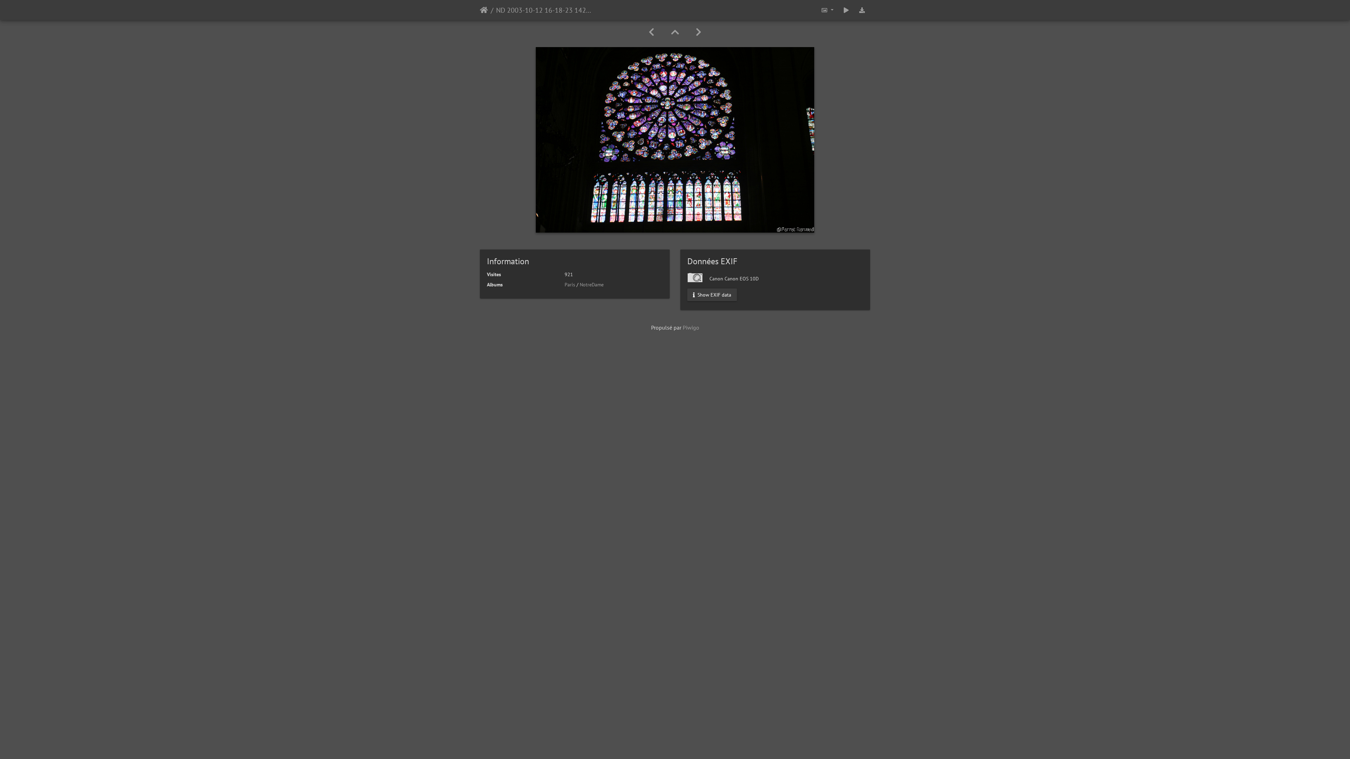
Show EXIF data (713, 295)
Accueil (484, 10)
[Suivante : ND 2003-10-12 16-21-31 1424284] (698, 32)
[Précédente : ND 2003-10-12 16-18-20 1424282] (651, 32)
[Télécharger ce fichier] (862, 10)
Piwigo (691, 327)
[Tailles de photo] (827, 10)
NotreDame (592, 284)
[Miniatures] (675, 32)
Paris (570, 284)
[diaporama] (846, 10)
